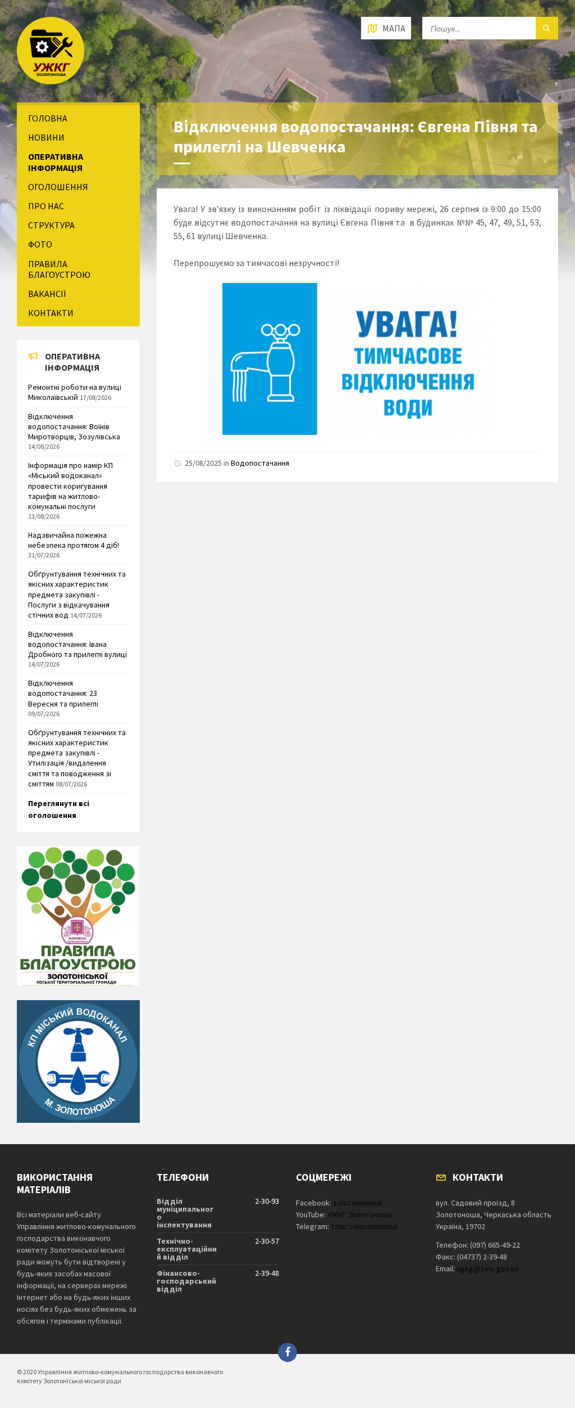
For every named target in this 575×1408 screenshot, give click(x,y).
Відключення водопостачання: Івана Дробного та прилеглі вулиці (77, 644)
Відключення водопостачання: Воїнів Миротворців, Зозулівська (74, 426)
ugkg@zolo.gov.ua (488, 1268)
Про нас (46, 206)
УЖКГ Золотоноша (359, 1214)
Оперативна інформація (55, 162)
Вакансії (47, 293)
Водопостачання (260, 463)
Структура (51, 225)
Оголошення (58, 186)
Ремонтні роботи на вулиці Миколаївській (74, 392)
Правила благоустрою (59, 269)
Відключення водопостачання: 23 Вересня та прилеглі (63, 693)
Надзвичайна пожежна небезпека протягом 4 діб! (73, 540)
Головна (47, 118)
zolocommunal (357, 1203)
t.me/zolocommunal (364, 1226)
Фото (40, 244)
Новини (46, 137)
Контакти (51, 312)
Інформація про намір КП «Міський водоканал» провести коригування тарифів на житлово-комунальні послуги (70, 485)
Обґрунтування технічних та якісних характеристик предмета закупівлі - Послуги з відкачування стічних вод (77, 594)
